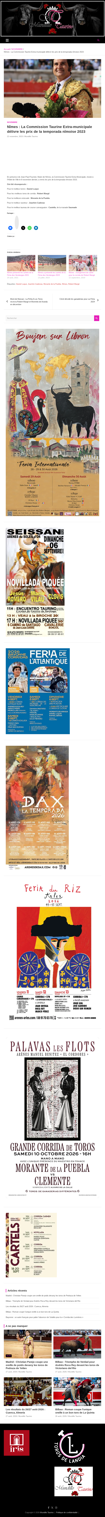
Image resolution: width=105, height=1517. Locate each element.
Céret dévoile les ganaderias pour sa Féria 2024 (77, 300)
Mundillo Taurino (31, 136)
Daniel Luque (21, 284)
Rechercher (96, 318)
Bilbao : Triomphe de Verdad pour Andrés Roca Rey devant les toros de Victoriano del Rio (43, 1301)
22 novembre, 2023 (15, 136)
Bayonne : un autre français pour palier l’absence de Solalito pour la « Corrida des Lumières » (44, 1317)
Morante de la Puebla (52, 284)
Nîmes (64, 284)
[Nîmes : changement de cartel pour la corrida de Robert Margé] (83, 263)
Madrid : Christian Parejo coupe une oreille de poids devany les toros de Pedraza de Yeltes (43, 1295)
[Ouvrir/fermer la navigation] (7, 40)
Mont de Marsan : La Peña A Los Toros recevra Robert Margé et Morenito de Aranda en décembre (29, 301)
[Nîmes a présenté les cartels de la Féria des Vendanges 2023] (52, 263)
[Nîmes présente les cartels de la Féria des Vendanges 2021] (21, 263)
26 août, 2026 (61, 1416)
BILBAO (59, 1356)
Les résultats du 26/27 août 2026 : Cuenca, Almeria (27, 1306)
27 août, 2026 (11, 1372)
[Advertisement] (52, 157)
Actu (9, 1356)
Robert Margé (74, 284)
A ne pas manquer (17, 1326)
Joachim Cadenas (35, 284)
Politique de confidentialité (66, 1512)
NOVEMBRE (12, 122)
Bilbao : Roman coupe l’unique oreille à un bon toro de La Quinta (32, 1312)
